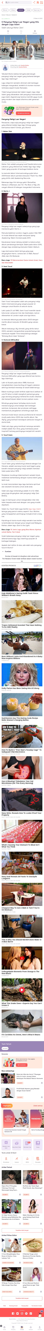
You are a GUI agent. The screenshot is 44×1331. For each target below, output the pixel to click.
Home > (4, 15)
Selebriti (20, 10)
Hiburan (5, 10)
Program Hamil (28, 1262)
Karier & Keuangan (8, 1262)
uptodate (5, 1048)
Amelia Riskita (25, 65)
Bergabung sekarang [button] (23, 113)
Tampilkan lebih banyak (22, 1230)
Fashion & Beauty (29, 1291)
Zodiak (28, 10)
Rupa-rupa (36, 10)
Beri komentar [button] (22, 1065)
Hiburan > (9, 15)
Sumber (8, 551)
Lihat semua (37, 1106)
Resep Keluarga (7, 1291)
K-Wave (13, 10)
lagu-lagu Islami (35, 509)
